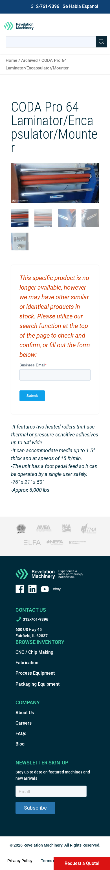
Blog (20, 744)
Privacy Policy (19, 860)
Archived (29, 60)
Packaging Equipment (38, 684)
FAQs (21, 733)
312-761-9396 (45, 6)
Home (11, 60)
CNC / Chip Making (34, 652)
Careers (24, 723)
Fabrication (27, 662)
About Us (25, 712)
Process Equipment (35, 673)
